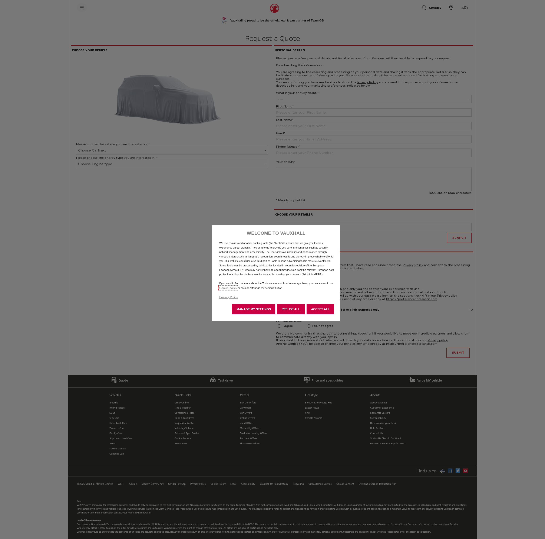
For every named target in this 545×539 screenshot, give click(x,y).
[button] (253, 309)
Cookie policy (228, 288)
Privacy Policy (228, 297)
